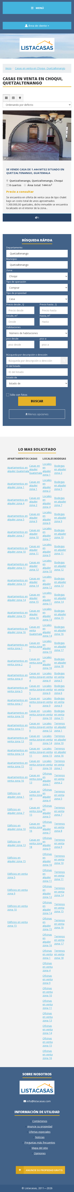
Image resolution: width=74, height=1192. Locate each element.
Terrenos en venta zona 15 (59, 907)
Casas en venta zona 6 (35, 702)
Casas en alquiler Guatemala (35, 469)
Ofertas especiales (39, 1131)
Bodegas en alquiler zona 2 (60, 469)
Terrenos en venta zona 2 (59, 779)
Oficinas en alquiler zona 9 (47, 843)
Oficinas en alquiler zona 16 (47, 940)
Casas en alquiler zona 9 (34, 517)
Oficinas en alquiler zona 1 (47, 779)
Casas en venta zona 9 (35, 727)
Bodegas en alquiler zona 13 (60, 582)
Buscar (37, 401)
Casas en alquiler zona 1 (34, 485)
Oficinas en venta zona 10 (48, 992)
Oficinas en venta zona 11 (48, 1004)
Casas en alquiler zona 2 (34, 501)
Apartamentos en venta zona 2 (17, 662)
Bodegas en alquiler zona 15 (60, 614)
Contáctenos (39, 1121)
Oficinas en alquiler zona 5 (47, 811)
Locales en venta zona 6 (48, 689)
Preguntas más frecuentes (39, 1142)
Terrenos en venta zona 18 (59, 954)
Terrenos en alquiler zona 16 (60, 752)
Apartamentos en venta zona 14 (17, 752)
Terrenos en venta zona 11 (59, 875)
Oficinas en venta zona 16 (48, 1054)
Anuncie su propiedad (39, 1126)
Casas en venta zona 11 (35, 752)
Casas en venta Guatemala (35, 630)
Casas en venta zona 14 (35, 795)
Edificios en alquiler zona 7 (15, 811)
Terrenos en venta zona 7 (59, 811)
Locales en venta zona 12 (48, 727)
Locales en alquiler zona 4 (47, 501)
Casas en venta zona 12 (35, 764)
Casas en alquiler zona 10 (34, 533)
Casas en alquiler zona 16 (34, 614)
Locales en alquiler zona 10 (47, 566)
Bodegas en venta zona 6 (59, 689)
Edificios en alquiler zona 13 (16, 843)
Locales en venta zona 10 (48, 714)
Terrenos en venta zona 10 (59, 859)
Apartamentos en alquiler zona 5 (17, 517)
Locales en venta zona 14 (48, 739)
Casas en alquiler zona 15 (34, 598)
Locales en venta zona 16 (48, 764)
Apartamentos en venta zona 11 (17, 727)
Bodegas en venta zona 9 (59, 702)
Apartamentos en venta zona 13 (17, 739)
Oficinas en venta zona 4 (48, 967)
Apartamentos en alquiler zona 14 (17, 598)
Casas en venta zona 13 (35, 779)
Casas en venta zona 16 (35, 827)
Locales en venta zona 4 (48, 677)
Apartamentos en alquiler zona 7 (17, 533)
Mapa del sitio (40, 1148)
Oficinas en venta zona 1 (48, 954)
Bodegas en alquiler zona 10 (60, 533)
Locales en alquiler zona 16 (47, 663)
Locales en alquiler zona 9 (47, 550)
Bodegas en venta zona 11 (59, 714)
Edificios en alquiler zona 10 (16, 827)
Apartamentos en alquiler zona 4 (17, 501)
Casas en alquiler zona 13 (34, 566)
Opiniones (40, 1153)
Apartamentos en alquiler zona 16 (17, 630)
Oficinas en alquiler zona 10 (47, 859)
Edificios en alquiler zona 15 (16, 859)
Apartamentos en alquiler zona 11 (17, 565)
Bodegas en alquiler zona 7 (60, 501)
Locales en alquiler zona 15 (47, 646)
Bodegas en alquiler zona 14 (60, 598)
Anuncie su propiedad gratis (44, 1170)
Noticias (40, 1137)
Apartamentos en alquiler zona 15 (17, 614)
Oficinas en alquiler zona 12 (47, 892)
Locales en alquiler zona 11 (47, 598)
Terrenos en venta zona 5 (59, 795)
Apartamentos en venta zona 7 (17, 701)
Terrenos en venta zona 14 (59, 891)
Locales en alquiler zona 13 (47, 614)
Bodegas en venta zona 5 (59, 677)
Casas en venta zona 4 (35, 677)
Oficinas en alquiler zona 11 (47, 875)
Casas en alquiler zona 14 (34, 582)
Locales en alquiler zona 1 (47, 469)
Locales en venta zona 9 (48, 702)
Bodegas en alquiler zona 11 (60, 550)
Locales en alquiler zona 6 (47, 518)
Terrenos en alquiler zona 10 (60, 739)
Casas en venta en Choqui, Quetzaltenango (40, 68)
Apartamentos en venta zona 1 (17, 646)
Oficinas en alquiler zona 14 (47, 908)
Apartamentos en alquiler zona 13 (17, 582)
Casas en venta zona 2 (35, 662)
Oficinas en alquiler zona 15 (47, 924)
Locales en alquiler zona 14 (47, 630)
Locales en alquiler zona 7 (47, 534)
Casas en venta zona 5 (35, 689)
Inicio (8, 68)
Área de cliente (38, 25)
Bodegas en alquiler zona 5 (60, 485)
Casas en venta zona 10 (35, 739)
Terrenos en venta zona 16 (59, 924)
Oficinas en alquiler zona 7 (47, 827)
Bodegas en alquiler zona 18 (60, 662)
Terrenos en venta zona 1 (59, 764)
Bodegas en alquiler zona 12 (60, 566)
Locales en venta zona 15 (48, 752)
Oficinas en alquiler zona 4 (47, 795)
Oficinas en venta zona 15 (48, 1042)
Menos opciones (37, 414)
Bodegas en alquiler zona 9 (60, 517)
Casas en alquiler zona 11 (34, 550)
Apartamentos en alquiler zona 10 (17, 549)
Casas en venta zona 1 (35, 646)
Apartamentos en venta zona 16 (17, 778)
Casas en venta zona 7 (35, 714)
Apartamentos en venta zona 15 (17, 764)
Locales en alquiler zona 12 (47, 582)
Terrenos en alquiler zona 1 (60, 727)
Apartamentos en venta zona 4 (17, 676)
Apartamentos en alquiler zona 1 (17, 485)
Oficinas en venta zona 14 (48, 1029)
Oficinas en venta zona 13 (48, 1017)
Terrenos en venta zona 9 (59, 843)
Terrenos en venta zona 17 (59, 940)
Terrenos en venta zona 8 (59, 827)
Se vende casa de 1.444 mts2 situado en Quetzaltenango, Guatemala (35, 171)
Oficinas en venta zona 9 (48, 979)
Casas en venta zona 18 (35, 843)
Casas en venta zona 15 (35, 811)
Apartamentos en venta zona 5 (17, 689)
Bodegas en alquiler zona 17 (60, 646)
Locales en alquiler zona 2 (47, 485)
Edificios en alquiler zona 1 (15, 795)
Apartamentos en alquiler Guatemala (18, 469)
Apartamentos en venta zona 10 (17, 714)
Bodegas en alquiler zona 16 (60, 630)
